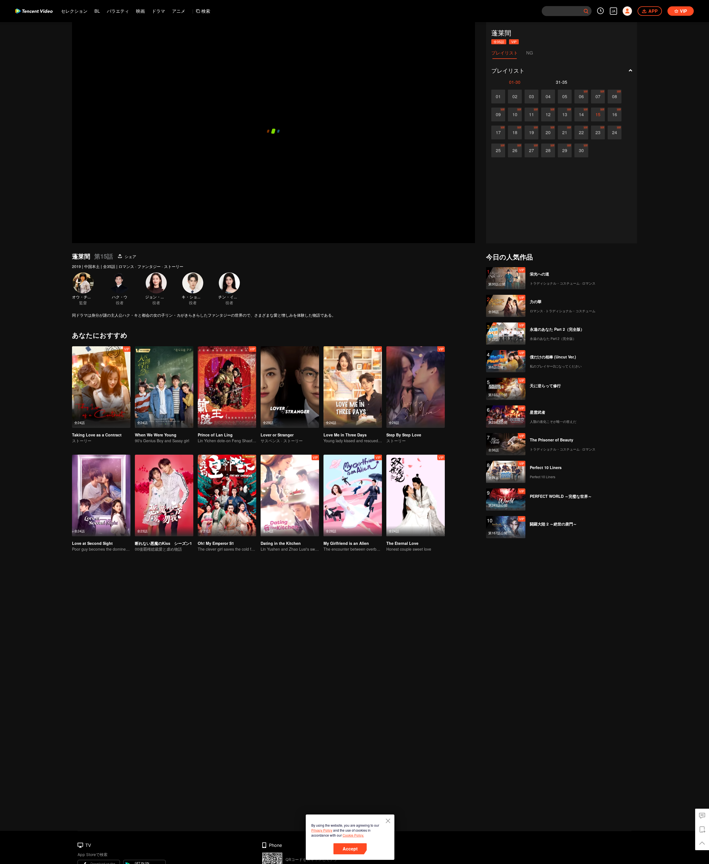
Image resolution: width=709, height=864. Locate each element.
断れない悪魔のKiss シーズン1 (163, 543)
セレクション (74, 11)
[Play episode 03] (531, 96)
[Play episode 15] (598, 114)
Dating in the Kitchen (281, 543)
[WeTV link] (34, 11)
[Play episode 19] (531, 132)
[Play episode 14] (581, 114)
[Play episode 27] (531, 150)
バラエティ (118, 11)
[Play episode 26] (515, 150)
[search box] (586, 11)
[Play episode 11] (531, 114)
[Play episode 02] (515, 96)
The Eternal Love (402, 543)
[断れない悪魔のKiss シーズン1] (164, 495)
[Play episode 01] (498, 96)
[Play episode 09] (498, 114)
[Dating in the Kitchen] (290, 495)
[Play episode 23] (598, 132)
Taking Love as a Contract (97, 435)
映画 (140, 11)
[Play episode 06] (581, 96)
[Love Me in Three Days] (352, 387)
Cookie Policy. (353, 835)
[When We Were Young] (164, 387)
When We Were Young (155, 435)
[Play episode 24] (614, 132)
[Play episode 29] (565, 150)
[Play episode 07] (598, 96)
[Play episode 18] (515, 132)
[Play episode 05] (565, 96)
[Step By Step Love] (415, 387)
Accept (350, 848)
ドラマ (158, 11)
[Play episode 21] (565, 132)
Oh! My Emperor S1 (216, 543)
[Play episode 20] (548, 132)
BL (97, 11)
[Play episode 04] (548, 96)
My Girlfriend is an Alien (346, 543)
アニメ (178, 11)
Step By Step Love (403, 435)
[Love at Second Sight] (101, 495)
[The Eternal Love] (415, 495)
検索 (205, 11)
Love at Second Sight (92, 543)
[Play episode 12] (548, 114)
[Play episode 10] (515, 114)
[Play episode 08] (614, 96)
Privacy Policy (321, 830)
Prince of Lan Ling (215, 435)
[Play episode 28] (548, 150)
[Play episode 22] (581, 132)
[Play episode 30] (581, 150)
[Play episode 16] (614, 114)
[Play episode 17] (498, 132)
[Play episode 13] (565, 114)
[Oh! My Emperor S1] (227, 495)
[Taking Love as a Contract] (101, 387)
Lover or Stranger (277, 435)
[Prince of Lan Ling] (227, 387)
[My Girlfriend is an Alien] (352, 495)
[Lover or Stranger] (290, 387)
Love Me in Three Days (345, 435)
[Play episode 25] (498, 150)
